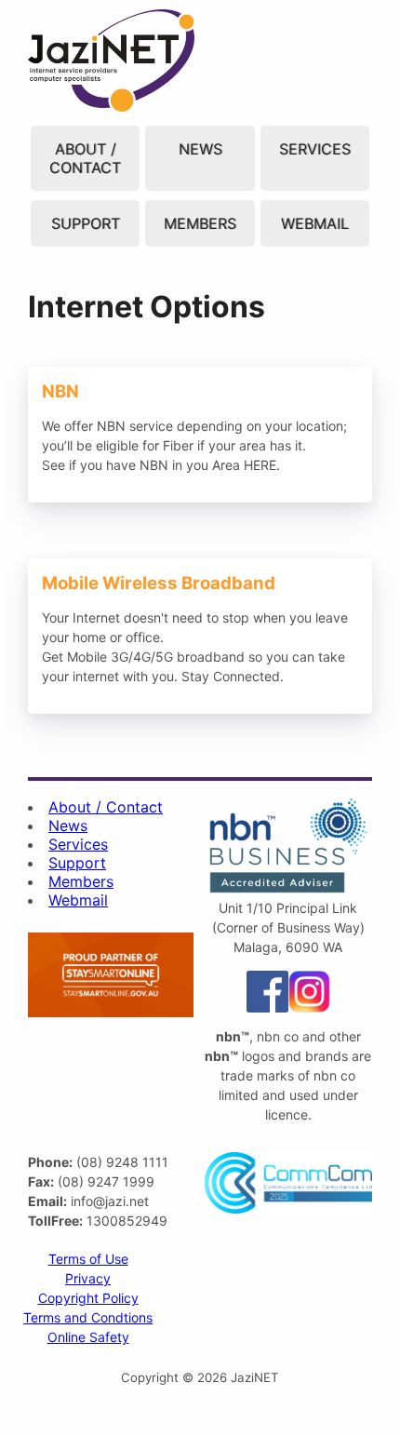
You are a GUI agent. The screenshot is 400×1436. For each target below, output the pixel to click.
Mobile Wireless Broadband (124, 567)
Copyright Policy (88, 1298)
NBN (41, 374)
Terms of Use (88, 1259)
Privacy (88, 1278)
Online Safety (88, 1337)
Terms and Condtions (88, 1317)
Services (315, 149)
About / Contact (85, 158)
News (200, 149)
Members (200, 223)
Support (85, 223)
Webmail (315, 223)
